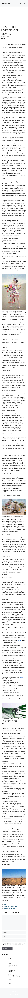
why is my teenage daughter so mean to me (14, 976)
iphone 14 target (12, 985)
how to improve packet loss (11, 906)
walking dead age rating (14, 981)
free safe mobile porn (9, 908)
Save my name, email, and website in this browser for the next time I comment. (14, 943)
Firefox (19, 640)
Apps (3, 38)
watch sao (6, 3)
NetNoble (3, 36)
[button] (20, 3)
